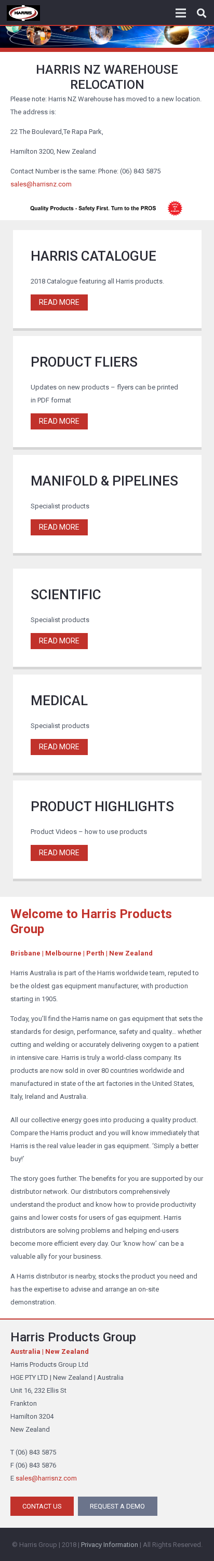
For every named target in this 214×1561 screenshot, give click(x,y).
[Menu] (181, 13)
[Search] (201, 13)
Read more (59, 302)
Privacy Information (109, 1545)
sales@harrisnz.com (41, 184)
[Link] (23, 13)
